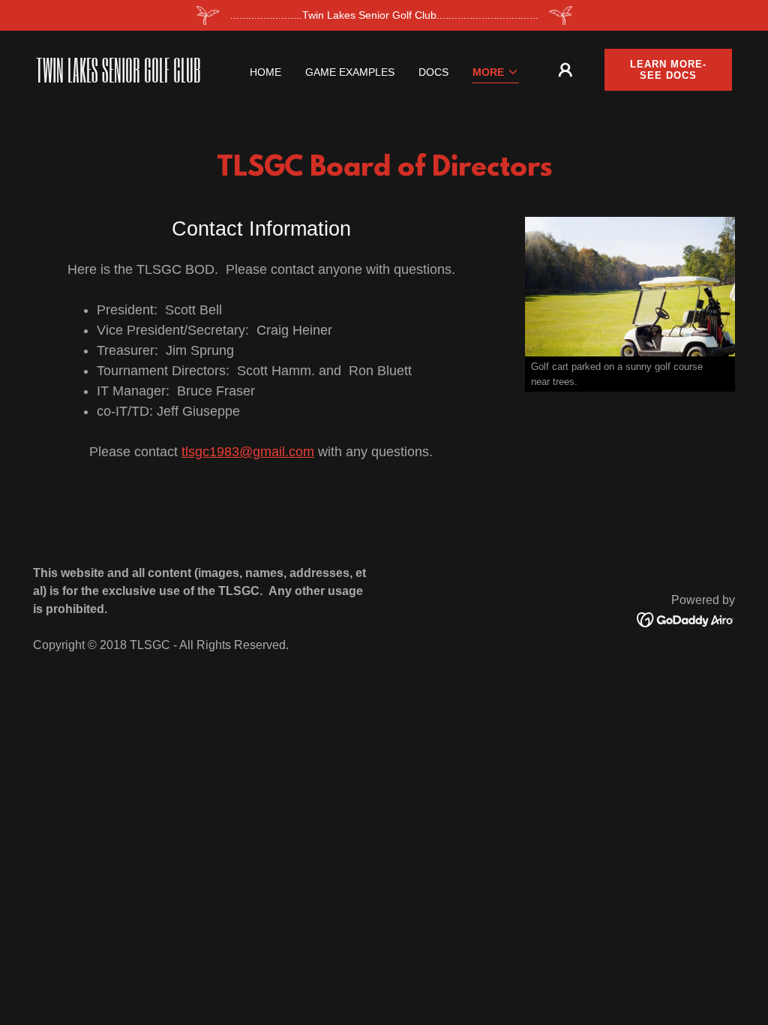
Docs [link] (433, 72)
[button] (495, 73)
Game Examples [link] (349, 72)
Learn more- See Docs (668, 70)
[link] (127, 79)
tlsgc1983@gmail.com (248, 451)
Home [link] (265, 72)
